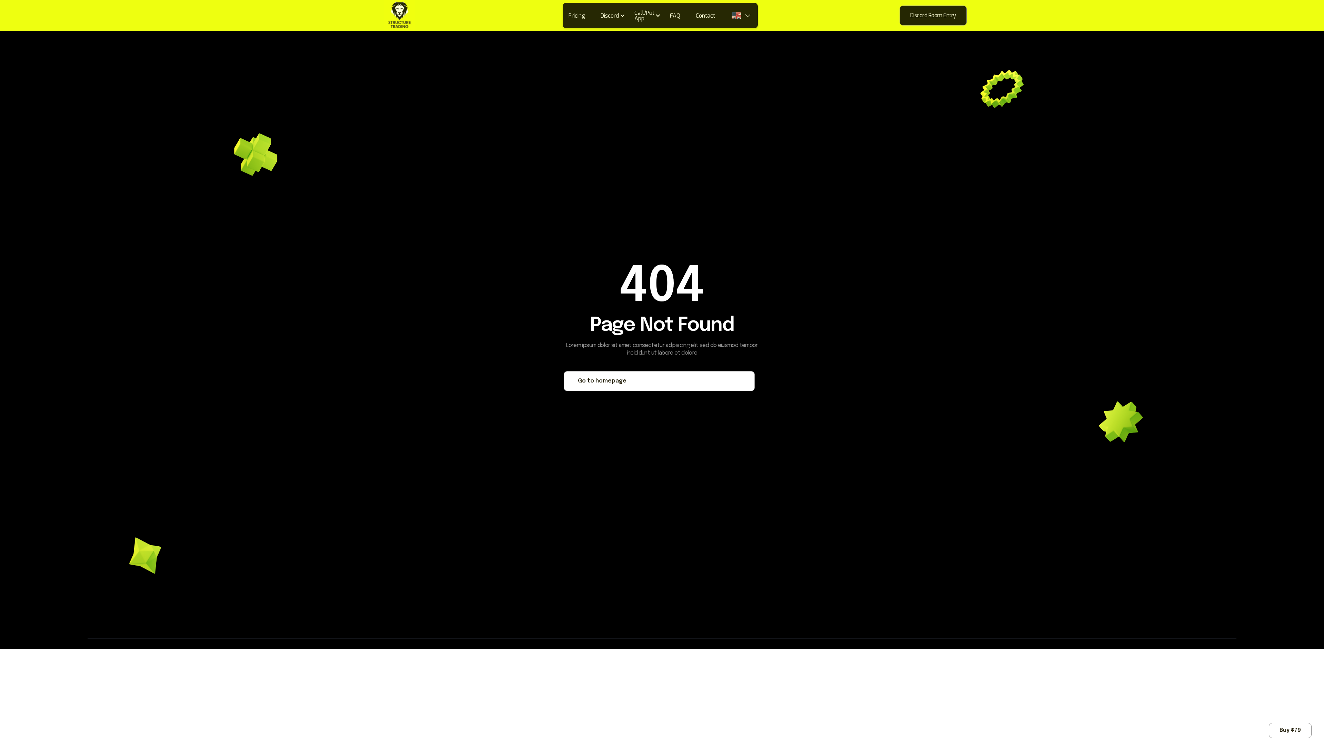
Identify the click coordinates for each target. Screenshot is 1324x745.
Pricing (577, 15)
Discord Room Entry (933, 15)
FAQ (675, 15)
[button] (615, 15)
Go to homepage (602, 381)
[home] (369, 15)
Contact (705, 15)
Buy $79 (1290, 730)
